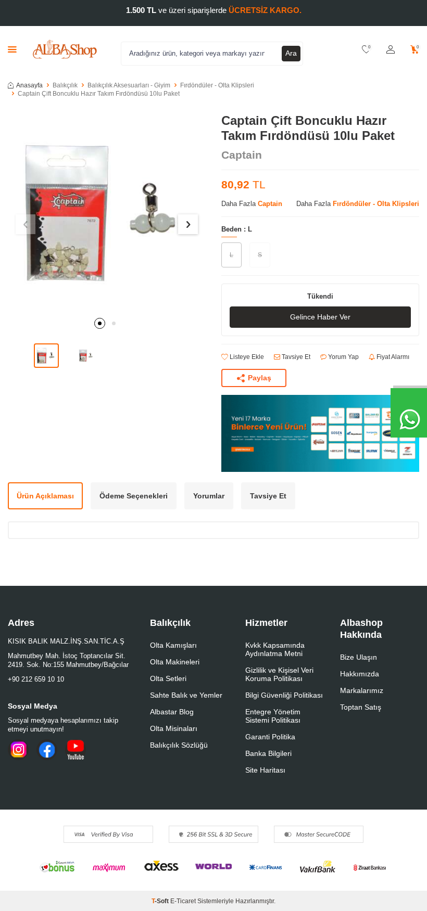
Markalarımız (361, 690)
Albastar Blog (172, 712)
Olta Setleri (168, 678)
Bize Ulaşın (358, 657)
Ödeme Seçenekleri (133, 496)
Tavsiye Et (295, 357)
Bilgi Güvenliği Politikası (284, 695)
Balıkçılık (65, 85)
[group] (107, 212)
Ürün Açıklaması (45, 496)
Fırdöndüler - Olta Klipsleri (217, 85)
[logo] (64, 49)
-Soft (161, 901)
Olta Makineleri (174, 662)
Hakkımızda (359, 674)
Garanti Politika (270, 737)
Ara (291, 53)
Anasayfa (29, 85)
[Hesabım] (390, 49)
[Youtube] (75, 749)
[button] (100, 323)
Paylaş (259, 378)
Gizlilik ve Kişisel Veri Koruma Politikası (279, 674)
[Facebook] (46, 749)
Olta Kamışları (173, 645)
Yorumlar (208, 496)
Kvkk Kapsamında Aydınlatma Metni (275, 649)
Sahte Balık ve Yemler (186, 695)
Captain (241, 155)
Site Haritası (265, 770)
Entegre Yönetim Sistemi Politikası (272, 716)
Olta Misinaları (173, 728)
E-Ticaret (183, 901)
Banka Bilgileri (268, 753)
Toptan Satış (360, 707)
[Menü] (12, 49)
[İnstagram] (18, 749)
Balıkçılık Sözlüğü (179, 745)
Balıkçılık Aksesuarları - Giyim (128, 85)
